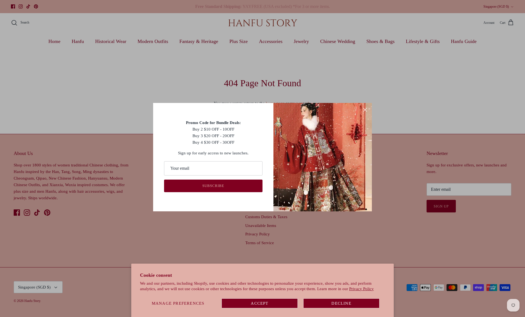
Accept (259, 303)
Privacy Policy (361, 289)
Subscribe (213, 186)
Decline (341, 303)
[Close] (365, 110)
